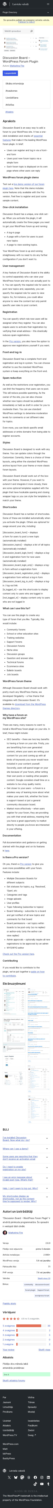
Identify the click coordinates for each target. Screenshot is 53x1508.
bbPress (7, 1453)
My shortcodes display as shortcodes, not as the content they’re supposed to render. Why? (20, 1199)
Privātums (8, 1411)
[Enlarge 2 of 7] (21, 1021)
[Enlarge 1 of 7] (21, 991)
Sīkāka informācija (15, 83)
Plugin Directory (10, 12)
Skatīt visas (44, 1349)
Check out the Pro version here (18, 954)
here (7, 850)
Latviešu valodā (17, 1470)
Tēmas (31, 1402)
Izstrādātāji (8, 1430)
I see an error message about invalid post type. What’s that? (18, 1178)
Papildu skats (9, 1303)
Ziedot (31, 1430)
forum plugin (30, 1290)
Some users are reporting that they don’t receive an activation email (20, 1157)
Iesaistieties (34, 1420)
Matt (5, 1449)
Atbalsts (9, 111)
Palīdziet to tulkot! (26, 22)
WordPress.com (10, 1444)
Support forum (43, 1290)
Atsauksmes (11, 90)
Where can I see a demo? (15, 1148)
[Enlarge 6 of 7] (46, 1069)
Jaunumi (7, 1402)
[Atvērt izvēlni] (48, 4)
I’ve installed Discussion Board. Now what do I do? (16, 1138)
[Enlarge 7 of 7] (46, 1099)
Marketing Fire (17, 65)
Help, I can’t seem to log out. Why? (20, 1188)
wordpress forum (42, 1296)
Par (4, 1397)
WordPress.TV (10, 1435)
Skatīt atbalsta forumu (14, 1380)
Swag (32, 1435)
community (28, 1285)
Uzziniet (7, 1420)
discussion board (42, 1285)
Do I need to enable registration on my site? (14, 1168)
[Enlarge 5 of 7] (46, 991)
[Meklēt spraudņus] (31, 31)
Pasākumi (32, 1425)
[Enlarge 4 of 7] (21, 1075)
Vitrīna (31, 1397)
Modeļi (31, 1411)
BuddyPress (9, 1458)
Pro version (15, 341)
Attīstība (10, 104)
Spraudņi (32, 1407)
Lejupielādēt (10, 73)
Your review (8, 1349)
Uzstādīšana (12, 97)
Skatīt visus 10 (44, 1278)
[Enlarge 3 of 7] (21, 1058)
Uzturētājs (8, 1407)
